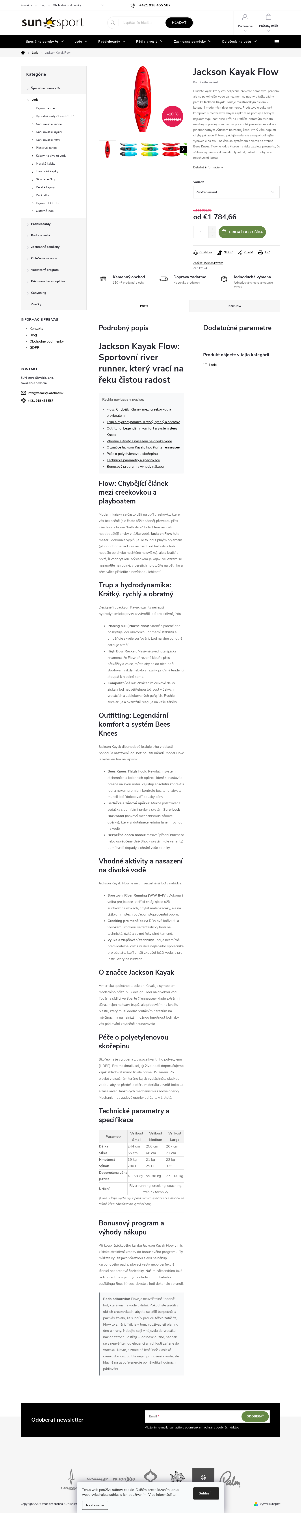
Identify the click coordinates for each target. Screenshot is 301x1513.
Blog (42, 5)
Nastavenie (95, 1505)
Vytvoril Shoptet (270, 1504)
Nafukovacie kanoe (49, 124)
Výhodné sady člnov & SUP (55, 116)
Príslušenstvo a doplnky (48, 281)
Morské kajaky (45, 164)
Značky (36, 304)
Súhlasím (206, 1493)
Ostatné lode (45, 211)
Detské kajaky (45, 187)
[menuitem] (45, 42)
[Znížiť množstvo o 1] (212, 235)
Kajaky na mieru (47, 108)
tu (174, 1494)
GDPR (34, 347)
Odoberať (255, 1416)
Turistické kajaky (47, 171)
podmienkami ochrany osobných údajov (212, 1427)
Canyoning (38, 293)
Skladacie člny (45, 179)
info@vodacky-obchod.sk (45, 393)
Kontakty (26, 5)
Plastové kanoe (46, 148)
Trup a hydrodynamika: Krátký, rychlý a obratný (143, 422)
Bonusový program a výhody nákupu (135, 466)
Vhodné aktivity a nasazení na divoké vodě (139, 441)
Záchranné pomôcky (45, 247)
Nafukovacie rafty (48, 140)
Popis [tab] (144, 306)
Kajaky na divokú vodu (51, 156)
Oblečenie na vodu (44, 258)
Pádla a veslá (40, 235)
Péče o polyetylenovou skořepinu (132, 453)
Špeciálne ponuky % (45, 88)
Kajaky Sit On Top (48, 203)
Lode (35, 100)
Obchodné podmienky (67, 5)
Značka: (208, 263)
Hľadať (179, 22)
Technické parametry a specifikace (133, 460)
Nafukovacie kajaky (49, 132)
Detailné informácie (206, 167)
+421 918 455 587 (40, 401)
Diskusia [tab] (235, 306)
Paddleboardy (40, 224)
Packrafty (42, 195)
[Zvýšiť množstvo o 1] (212, 229)
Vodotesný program (45, 270)
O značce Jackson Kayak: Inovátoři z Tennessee (143, 447)
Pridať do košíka (246, 232)
